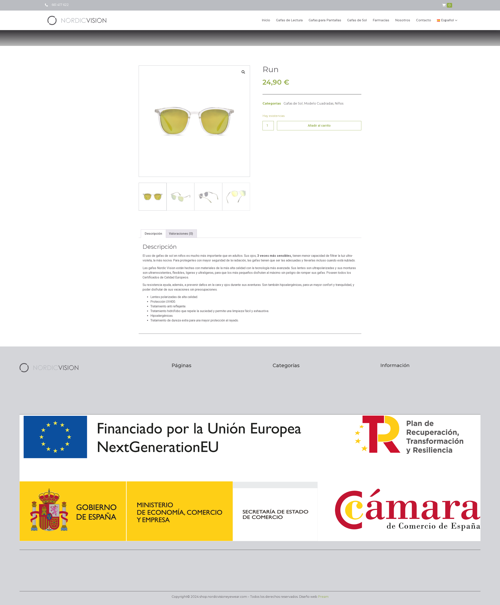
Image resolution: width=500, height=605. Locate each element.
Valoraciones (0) (181, 233)
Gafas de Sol (357, 20)
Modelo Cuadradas (318, 103)
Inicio (266, 20)
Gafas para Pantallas (325, 20)
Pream (323, 597)
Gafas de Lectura (289, 20)
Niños (339, 103)
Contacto (423, 20)
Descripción (153, 233)
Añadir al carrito (319, 125)
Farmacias (381, 20)
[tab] (153, 233)
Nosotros (402, 20)
